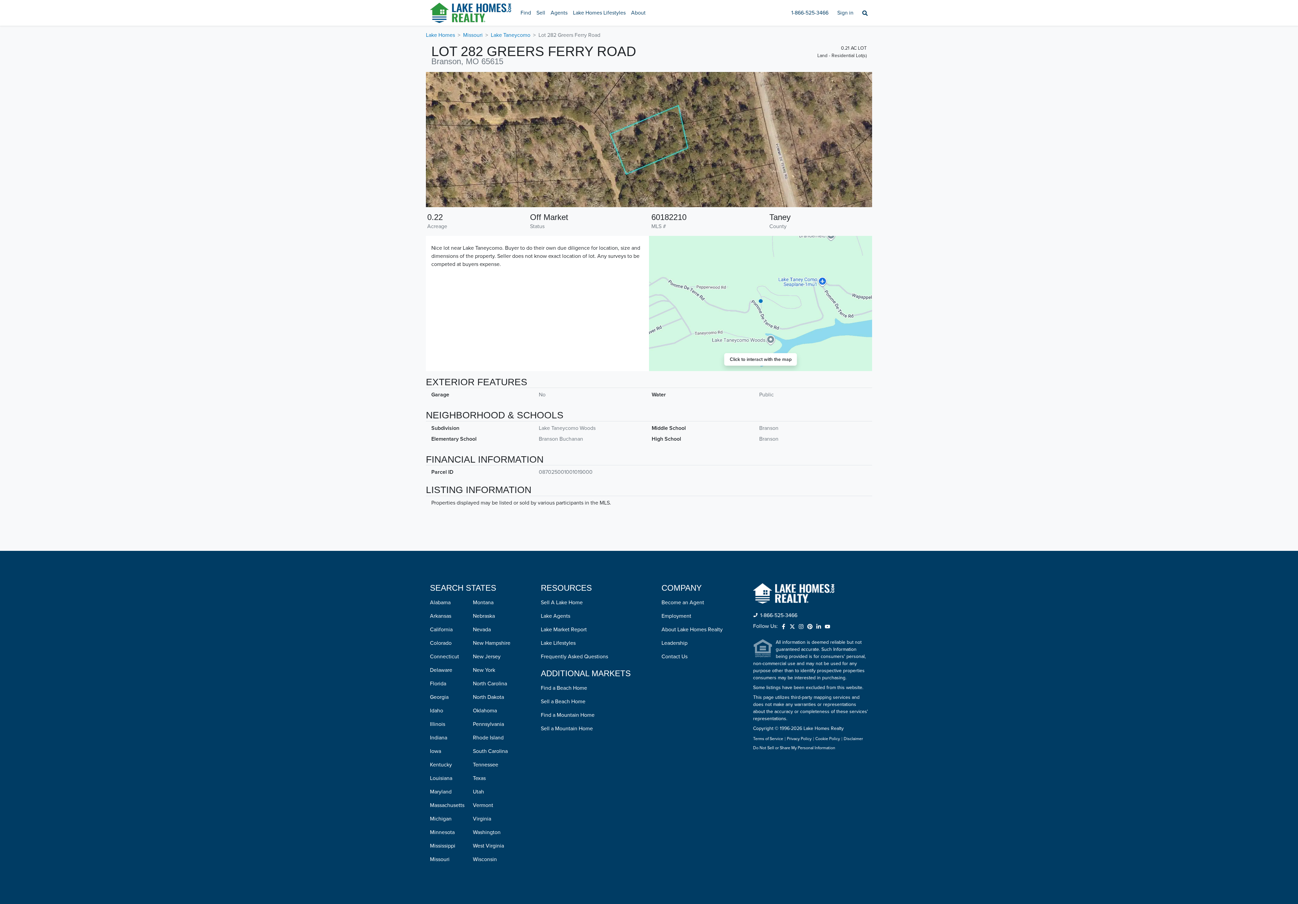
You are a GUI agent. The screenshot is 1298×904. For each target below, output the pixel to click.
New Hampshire (491, 643)
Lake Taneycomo (510, 35)
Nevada (482, 629)
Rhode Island (488, 737)
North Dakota (488, 697)
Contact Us (675, 656)
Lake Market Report (564, 629)
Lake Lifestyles (558, 643)
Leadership (675, 643)
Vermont (483, 805)
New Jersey (487, 656)
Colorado (441, 643)
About (638, 12)
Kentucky (441, 764)
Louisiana (441, 778)
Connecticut (444, 656)
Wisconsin (485, 859)
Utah (478, 791)
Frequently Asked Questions (574, 656)
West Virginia (488, 845)
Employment (676, 616)
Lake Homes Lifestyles (599, 12)
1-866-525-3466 (809, 12)
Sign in (845, 12)
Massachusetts (447, 805)
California (441, 629)
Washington (487, 832)
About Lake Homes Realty (692, 629)
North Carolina (490, 683)
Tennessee (485, 764)
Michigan (441, 818)
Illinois (437, 724)
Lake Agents (555, 616)
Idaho (436, 710)
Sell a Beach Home (563, 701)
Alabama (440, 602)
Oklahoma (485, 710)
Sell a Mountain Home (567, 728)
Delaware (441, 670)
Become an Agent (683, 602)
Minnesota (442, 832)
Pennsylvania (488, 724)
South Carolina (490, 751)
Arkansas (440, 616)
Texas (479, 778)
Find (526, 12)
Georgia (439, 697)
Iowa (435, 751)
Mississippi (442, 845)
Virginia (482, 818)
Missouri (473, 35)
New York (484, 670)
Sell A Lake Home (562, 602)
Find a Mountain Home (568, 715)
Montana (483, 602)
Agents (559, 12)
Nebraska (484, 616)
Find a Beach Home (564, 688)
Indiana (438, 737)
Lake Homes (440, 35)
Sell (540, 12)
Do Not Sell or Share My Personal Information (794, 748)
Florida (438, 683)
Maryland (441, 791)
